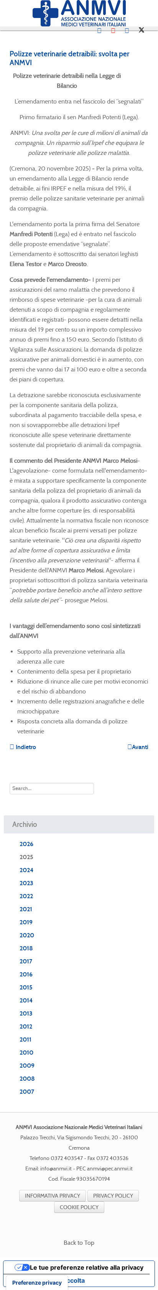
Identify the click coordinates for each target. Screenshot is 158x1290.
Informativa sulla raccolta (47, 1280)
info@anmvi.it (56, 1168)
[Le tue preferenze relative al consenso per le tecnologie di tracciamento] (37, 1282)
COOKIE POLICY (79, 1207)
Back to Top (79, 1242)
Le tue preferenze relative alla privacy (86, 1267)
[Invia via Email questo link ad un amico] (146, 75)
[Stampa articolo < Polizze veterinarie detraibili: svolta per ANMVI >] (137, 75)
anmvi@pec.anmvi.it (110, 1168)
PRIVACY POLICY (113, 1195)
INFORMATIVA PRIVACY (52, 1195)
